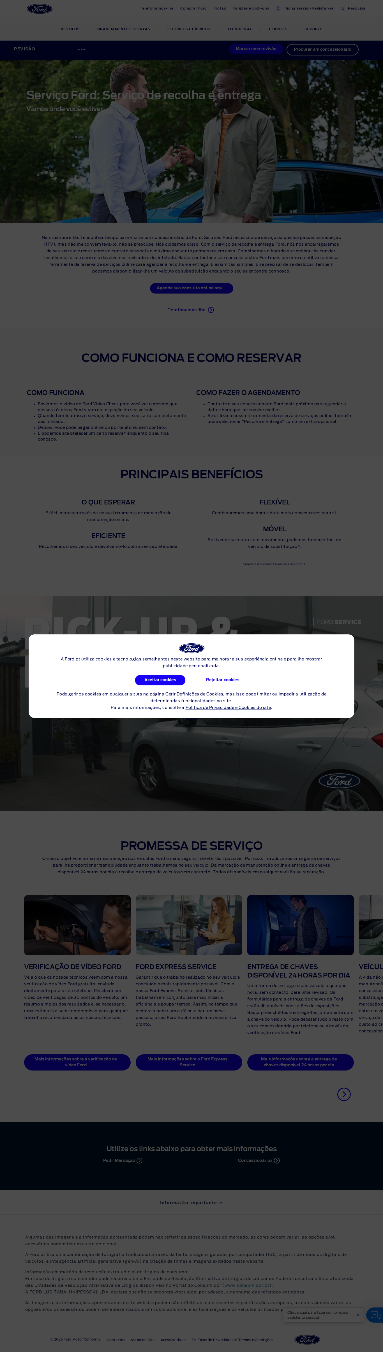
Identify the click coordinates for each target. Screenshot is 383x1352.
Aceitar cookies (160, 680)
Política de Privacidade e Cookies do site (228, 708)
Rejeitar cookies (223, 680)
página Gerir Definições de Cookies (186, 694)
